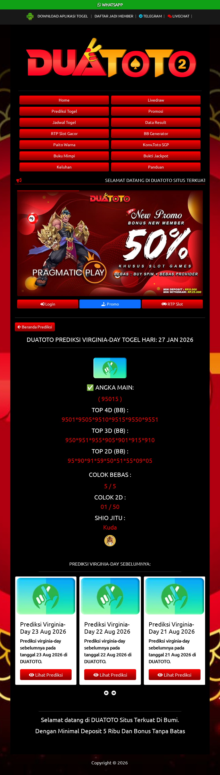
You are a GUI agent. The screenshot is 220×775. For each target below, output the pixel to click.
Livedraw (156, 99)
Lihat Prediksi (59, 674)
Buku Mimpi (64, 155)
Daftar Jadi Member (114, 15)
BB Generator (156, 133)
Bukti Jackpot (156, 155)
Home (64, 99)
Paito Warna (64, 144)
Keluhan (64, 166)
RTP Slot (175, 303)
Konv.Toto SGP (156, 144)
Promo (112, 303)
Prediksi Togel (64, 111)
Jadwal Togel (64, 122)
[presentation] (106, 692)
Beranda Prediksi (36, 326)
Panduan (156, 166)
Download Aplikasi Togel (63, 15)
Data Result (155, 122)
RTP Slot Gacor (64, 133)
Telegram (152, 15)
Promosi (155, 111)
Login (49, 303)
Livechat (180, 15)
